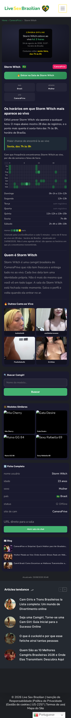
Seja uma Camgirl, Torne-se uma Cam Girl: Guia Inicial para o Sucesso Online (42, 622)
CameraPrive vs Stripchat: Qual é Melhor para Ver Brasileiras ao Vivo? (40, 546)
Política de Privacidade (47, 701)
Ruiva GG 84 (9, 455)
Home (4, 20)
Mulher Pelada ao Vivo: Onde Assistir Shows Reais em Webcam (40, 555)
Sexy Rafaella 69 (43, 455)
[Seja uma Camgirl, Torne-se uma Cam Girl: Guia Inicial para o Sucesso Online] (10, 622)
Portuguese (46, 714)
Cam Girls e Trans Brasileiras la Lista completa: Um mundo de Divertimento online (41, 604)
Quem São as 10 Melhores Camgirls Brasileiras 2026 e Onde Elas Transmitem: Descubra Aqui (43, 654)
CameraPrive (15, 20)
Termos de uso (55, 704)
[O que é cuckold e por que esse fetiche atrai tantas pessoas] (10, 638)
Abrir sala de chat (35, 529)
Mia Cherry (9, 431)
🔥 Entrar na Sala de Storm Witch (35, 75)
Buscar (35, 391)
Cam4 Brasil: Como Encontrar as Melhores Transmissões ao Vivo (40, 563)
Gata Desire (41, 431)
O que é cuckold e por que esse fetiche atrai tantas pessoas (41, 638)
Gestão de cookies (18, 704)
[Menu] (63, 8)
